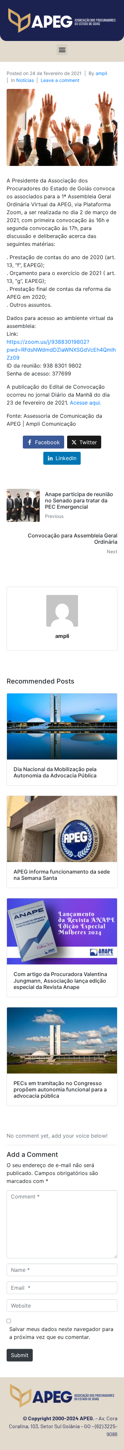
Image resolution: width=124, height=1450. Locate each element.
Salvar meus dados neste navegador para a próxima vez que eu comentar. (61, 1333)
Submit (19, 1355)
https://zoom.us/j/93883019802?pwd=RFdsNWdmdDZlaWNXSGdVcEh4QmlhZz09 (61, 349)
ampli (101, 73)
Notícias (25, 80)
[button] (62, 49)
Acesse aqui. (85, 402)
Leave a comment (60, 80)
